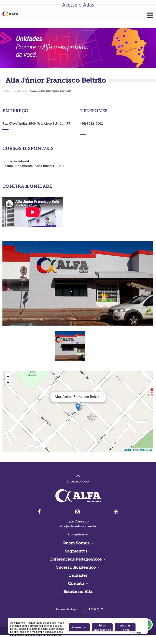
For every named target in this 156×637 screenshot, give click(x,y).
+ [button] (8, 376)
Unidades (78, 575)
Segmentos (76, 551)
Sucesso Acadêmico (76, 567)
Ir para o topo (78, 481)
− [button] (8, 382)
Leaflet (127, 450)
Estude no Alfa (78, 591)
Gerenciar (79, 627)
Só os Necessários (102, 627)
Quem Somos (76, 543)
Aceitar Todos (125, 627)
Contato (76, 583)
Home (6, 91)
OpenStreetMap (143, 450)
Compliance (78, 534)
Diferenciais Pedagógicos (76, 559)
